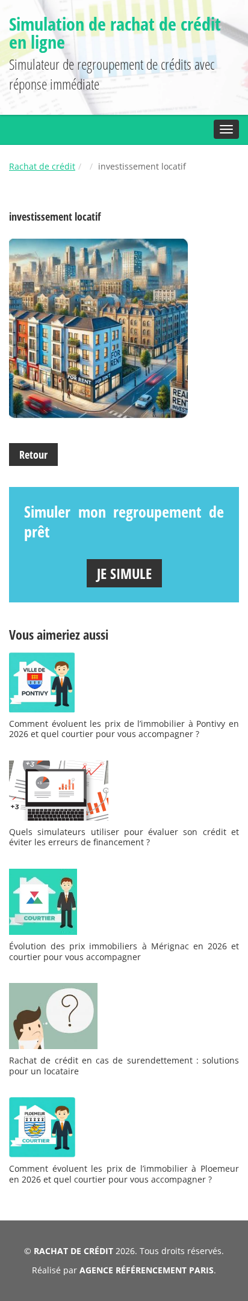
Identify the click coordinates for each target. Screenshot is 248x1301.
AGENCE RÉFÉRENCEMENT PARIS (146, 1270)
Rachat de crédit (42, 166)
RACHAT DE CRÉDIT (73, 1251)
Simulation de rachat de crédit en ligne (115, 32)
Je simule (124, 573)
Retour (33, 454)
